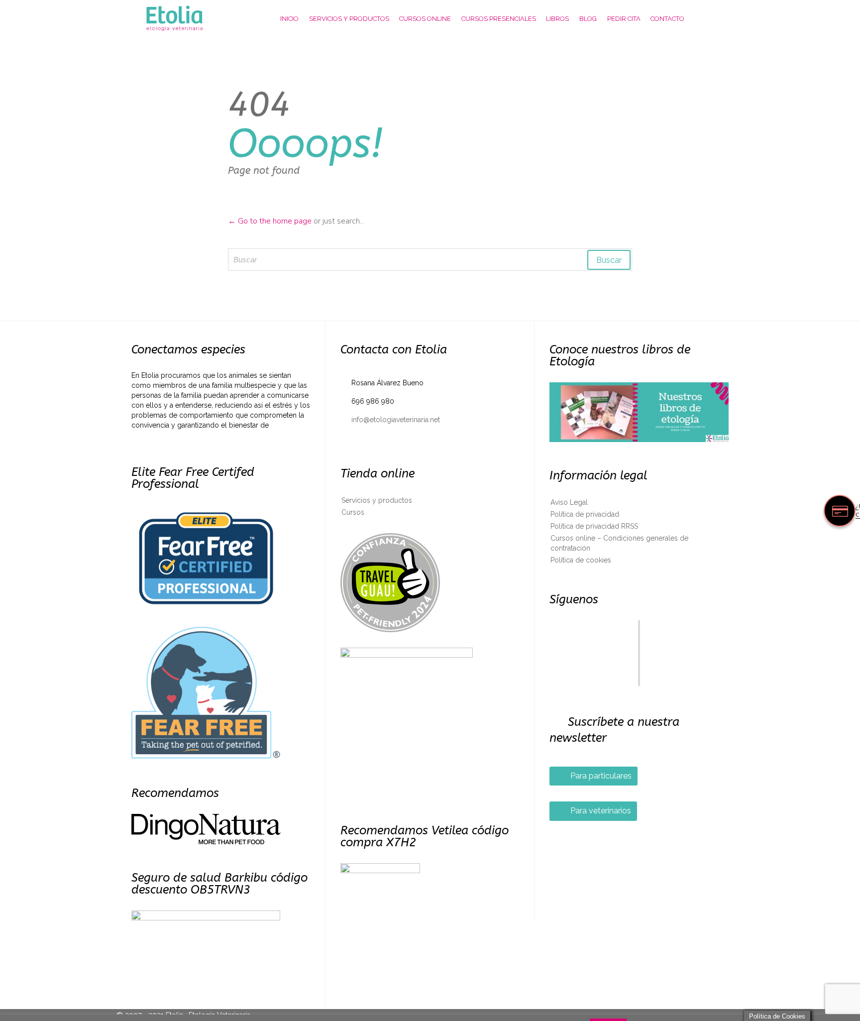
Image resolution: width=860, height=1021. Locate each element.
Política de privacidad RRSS (594, 526)
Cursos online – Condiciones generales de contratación (619, 543)
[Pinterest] (639, 647)
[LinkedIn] (639, 658)
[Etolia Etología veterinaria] (183, 18)
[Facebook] (639, 625)
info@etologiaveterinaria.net (390, 420)
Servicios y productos (376, 500)
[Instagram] (639, 680)
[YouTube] (639, 669)
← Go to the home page (270, 221)
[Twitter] (639, 636)
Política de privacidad (584, 514)
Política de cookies (580, 560)
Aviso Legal (569, 502)
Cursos (352, 512)
